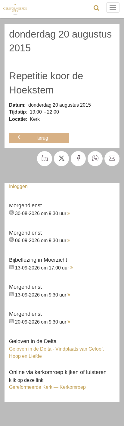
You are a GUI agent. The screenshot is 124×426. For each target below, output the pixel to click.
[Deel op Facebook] (78, 158)
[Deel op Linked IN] (44, 158)
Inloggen (18, 186)
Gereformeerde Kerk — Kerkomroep (47, 387)
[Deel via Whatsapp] (95, 158)
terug (42, 138)
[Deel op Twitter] (61, 158)
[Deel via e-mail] (111, 158)
